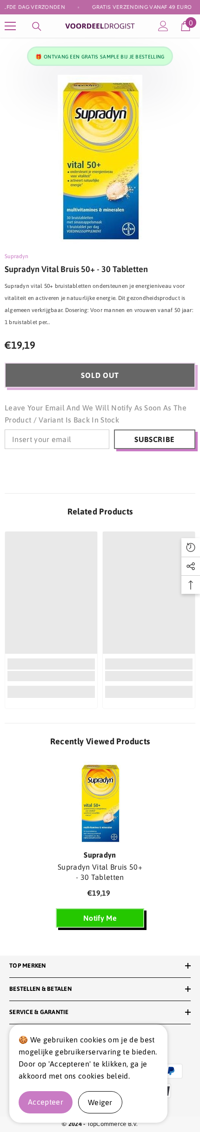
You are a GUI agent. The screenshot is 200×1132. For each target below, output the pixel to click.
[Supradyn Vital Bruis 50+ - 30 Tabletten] (100, 803)
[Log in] (163, 26)
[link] (51, 676)
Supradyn (16, 256)
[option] (100, 160)
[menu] (10, 26)
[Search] (36, 26)
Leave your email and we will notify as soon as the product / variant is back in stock (96, 413)
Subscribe (154, 439)
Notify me (100, 918)
